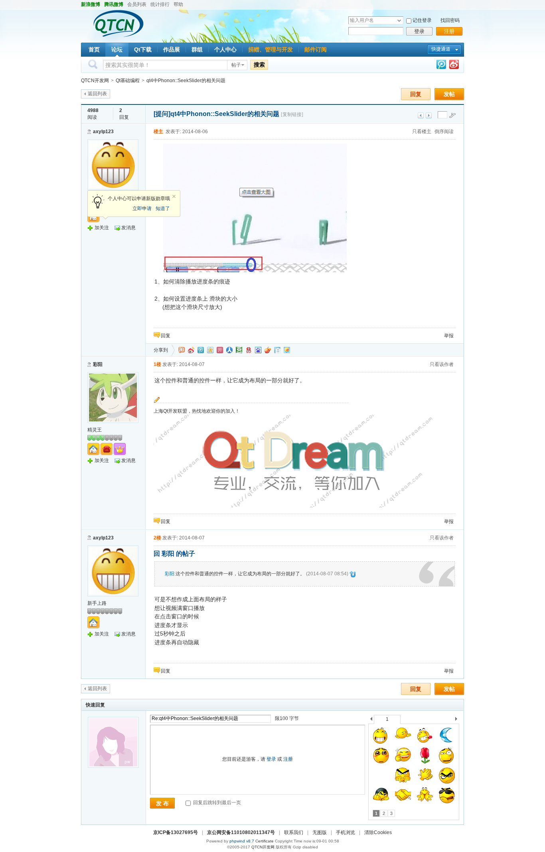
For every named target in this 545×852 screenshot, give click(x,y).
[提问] (162, 113)
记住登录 (422, 20)
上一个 (371, 720)
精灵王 (94, 430)
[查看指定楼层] (452, 115)
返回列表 (97, 93)
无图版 (319, 832)
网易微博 (248, 350)
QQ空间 (210, 350)
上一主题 (421, 115)
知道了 (163, 208)
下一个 (458, 720)
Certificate (264, 841)
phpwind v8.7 (241, 841)
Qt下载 (143, 49)
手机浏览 (345, 832)
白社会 (277, 350)
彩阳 (98, 364)
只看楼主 (421, 131)
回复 (415, 94)
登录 (419, 31)
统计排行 (160, 4)
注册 (449, 31)
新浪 (191, 350)
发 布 (162, 803)
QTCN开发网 (95, 80)
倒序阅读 (444, 131)
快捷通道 (440, 49)
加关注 (102, 227)
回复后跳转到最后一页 (216, 802)
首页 (94, 49)
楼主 (158, 131)
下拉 (399, 21)
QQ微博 (200, 350)
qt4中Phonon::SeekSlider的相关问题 (185, 80)
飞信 (287, 350)
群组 (197, 49)
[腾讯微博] (441, 66)
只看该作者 (442, 364)
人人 (229, 350)
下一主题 (429, 115)
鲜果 (268, 350)
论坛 (116, 49)
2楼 (157, 538)
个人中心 (225, 49)
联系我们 (293, 832)
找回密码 (450, 20)
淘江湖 (181, 350)
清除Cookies (378, 832)
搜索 (259, 64)
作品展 (171, 49)
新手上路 (97, 603)
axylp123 (103, 131)
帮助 (178, 4)
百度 (258, 350)
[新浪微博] (454, 66)
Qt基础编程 (128, 80)
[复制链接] (292, 114)
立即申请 (142, 208)
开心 (220, 350)
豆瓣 (239, 350)
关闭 (174, 196)
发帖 (449, 94)
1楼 (157, 364)
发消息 (128, 227)
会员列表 (136, 4)
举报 (449, 335)
